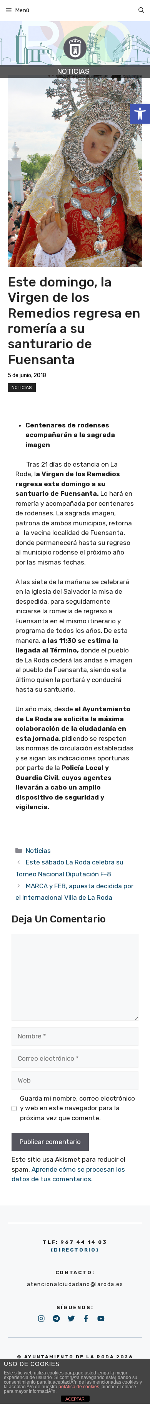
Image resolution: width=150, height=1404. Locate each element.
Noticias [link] (22, 387)
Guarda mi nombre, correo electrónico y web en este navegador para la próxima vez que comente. (77, 1108)
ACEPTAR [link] (75, 1399)
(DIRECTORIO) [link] (75, 1250)
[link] (140, 114)
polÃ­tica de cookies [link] (78, 1386)
